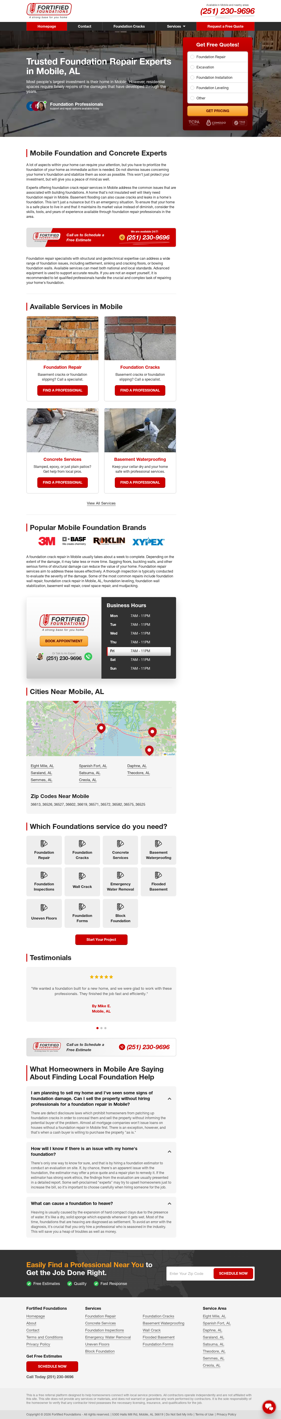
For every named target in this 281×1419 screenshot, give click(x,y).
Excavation (205, 67)
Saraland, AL (41, 772)
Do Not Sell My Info (179, 1414)
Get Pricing (217, 111)
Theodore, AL (138, 772)
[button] (101, 728)
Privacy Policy (38, 1344)
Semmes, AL (41, 779)
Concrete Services (100, 1323)
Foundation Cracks (129, 26)
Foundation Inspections (104, 1330)
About (31, 1323)
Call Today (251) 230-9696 (50, 1376)
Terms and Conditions (44, 1337)
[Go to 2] (101, 1028)
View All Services (101, 503)
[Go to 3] (105, 1028)
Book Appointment (64, 641)
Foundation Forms (158, 1344)
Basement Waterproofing (163, 1323)
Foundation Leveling (212, 88)
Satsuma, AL (89, 772)
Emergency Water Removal (108, 1337)
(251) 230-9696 (227, 11)
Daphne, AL (137, 765)
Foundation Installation (214, 77)
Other (200, 98)
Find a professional (62, 390)
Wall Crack (152, 1330)
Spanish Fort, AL (93, 765)
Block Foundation (100, 1351)
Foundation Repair (210, 57)
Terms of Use (204, 1414)
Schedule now (52, 1366)
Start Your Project (101, 939)
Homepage (47, 26)
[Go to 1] (97, 1028)
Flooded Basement (159, 1337)
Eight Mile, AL (42, 765)
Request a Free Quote (225, 26)
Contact (84, 26)
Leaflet (170, 754)
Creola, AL (88, 779)
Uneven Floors (97, 1344)
